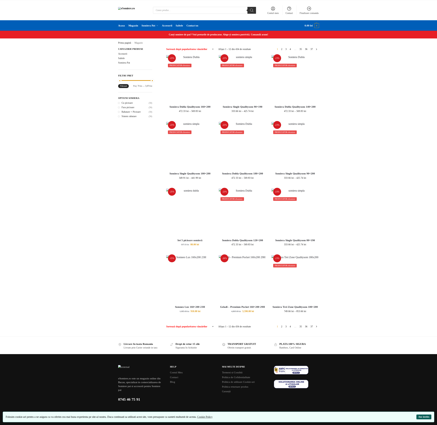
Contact (289, 13)
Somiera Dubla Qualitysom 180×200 (242, 173)
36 (306, 49)
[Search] (251, 10)
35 (300, 49)
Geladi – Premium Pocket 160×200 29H (242, 307)
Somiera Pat (124, 62)
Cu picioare (127, 103)
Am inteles (423, 416)
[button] (312, 25)
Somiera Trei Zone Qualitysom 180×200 (295, 307)
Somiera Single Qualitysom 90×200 (295, 173)
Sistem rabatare (129, 116)
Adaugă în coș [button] (190, 251)
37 (311, 49)
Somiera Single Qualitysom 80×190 (295, 240)
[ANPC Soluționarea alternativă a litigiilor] (296, 370)
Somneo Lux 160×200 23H (190, 307)
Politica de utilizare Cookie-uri (238, 382)
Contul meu (273, 13)
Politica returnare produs (235, 386)
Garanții (226, 391)
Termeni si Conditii (232, 372)
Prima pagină (124, 43)
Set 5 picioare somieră (189, 240)
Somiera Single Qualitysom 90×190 (242, 106)
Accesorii (122, 54)
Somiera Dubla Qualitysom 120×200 (242, 240)
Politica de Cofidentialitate (236, 377)
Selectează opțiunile (190, 118)
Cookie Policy (205, 416)
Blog (172, 382)
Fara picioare (128, 107)
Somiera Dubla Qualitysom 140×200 (295, 106)
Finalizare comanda (309, 13)
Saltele (121, 58)
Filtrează (123, 86)
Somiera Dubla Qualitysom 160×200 (190, 106)
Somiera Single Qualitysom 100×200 (190, 173)
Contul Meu (176, 372)
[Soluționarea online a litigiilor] (296, 384)
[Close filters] (153, 49)
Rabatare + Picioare (131, 112)
